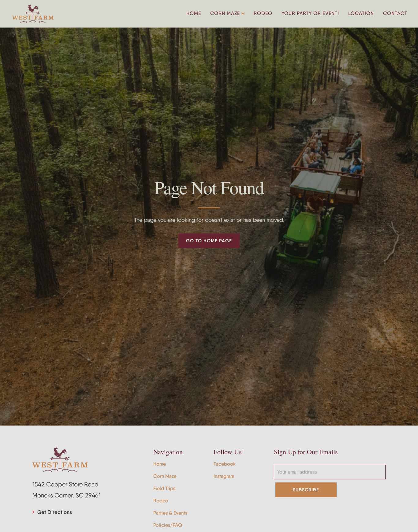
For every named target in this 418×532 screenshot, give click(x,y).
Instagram (224, 476)
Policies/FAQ (167, 525)
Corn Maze (165, 476)
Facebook (225, 464)
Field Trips (164, 488)
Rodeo (160, 501)
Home (159, 464)
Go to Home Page (209, 241)
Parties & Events (170, 513)
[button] (227, 14)
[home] (33, 14)
